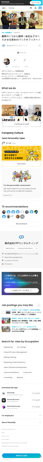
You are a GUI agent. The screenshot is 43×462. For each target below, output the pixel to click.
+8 (36, 248)
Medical (20, 377)
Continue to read (21, 124)
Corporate (27, 372)
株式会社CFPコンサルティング (21, 243)
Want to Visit (21, 455)
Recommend (21, 224)
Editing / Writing (10, 357)
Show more (37, 78)
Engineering (8, 347)
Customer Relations (11, 372)
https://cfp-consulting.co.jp (13, 257)
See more (21, 164)
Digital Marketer (10, 248)
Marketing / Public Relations (25, 248)
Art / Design (21, 347)
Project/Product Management (15, 352)
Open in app (35, 3)
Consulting (8, 377)
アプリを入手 (36, 393)
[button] (22, 387)
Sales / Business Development (15, 367)
